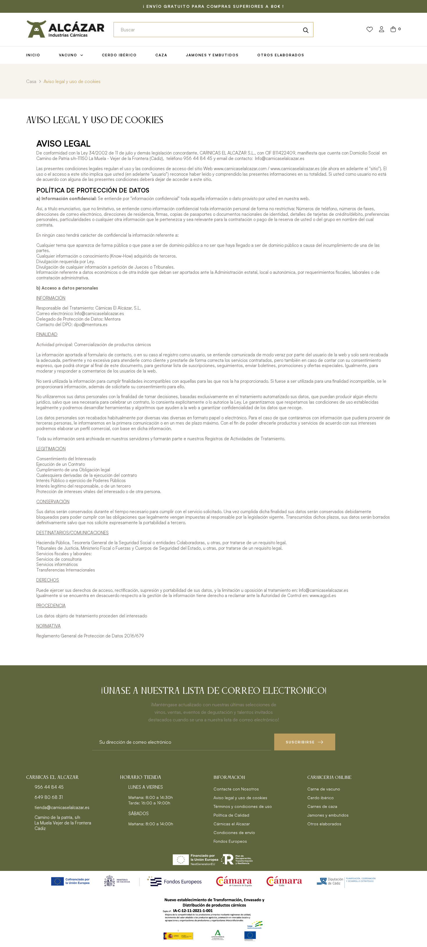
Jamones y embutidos (328, 815)
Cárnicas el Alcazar (232, 823)
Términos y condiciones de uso (243, 806)
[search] (306, 29)
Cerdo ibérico (320, 797)
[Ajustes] (381, 30)
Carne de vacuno (323, 788)
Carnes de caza (322, 806)
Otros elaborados (324, 823)
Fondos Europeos (230, 841)
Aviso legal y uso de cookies (240, 797)
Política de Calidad (231, 815)
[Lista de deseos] (370, 30)
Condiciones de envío (234, 832)
